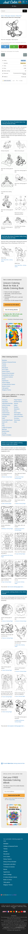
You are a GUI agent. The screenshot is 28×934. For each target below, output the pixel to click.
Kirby (3, 425)
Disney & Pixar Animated (8, 373)
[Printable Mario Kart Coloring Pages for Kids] (2, 763)
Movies (4, 378)
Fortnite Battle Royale (7, 420)
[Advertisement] (14, 101)
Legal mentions (14, 906)
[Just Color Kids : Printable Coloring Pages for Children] (12, 2)
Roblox (15, 405)
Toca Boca (16, 418)
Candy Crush (5, 410)
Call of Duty (5, 409)
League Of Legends (7, 427)
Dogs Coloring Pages (6, 581)
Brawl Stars (5, 407)
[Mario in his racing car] (21, 148)
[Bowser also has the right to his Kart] (21, 224)
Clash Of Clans (5, 412)
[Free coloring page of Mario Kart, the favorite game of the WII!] (7, 225)
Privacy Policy (12, 799)
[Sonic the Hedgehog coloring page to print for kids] (21, 690)
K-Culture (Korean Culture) (8, 384)
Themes (4, 364)
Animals (4, 365)
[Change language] (26, 2)
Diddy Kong (23, 63)
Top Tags (3, 906)
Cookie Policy (20, 906)
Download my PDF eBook (12, 304)
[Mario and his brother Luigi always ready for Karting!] (7, 207)
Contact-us (8, 906)
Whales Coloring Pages (7, 476)
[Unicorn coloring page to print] (7, 615)
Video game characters (10, 15)
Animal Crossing (6, 405)
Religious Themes (6, 390)
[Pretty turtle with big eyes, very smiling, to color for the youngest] (7, 707)
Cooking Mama (5, 414)
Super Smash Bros (18, 416)
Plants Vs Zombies (6, 435)
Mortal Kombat (5, 431)
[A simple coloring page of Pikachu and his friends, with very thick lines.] (7, 632)
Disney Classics (6, 371)
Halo (3, 423)
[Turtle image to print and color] (7, 664)
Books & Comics (6, 386)
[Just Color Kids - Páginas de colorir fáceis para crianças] (14, 911)
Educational (5, 367)
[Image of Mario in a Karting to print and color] (21, 168)
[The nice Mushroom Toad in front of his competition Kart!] (21, 181)
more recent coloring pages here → (15, 586)
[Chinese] (22, 911)
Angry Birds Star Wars (7, 403)
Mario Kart (18, 15)
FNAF (3, 418)
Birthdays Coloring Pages (7, 528)
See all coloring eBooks (11, 309)
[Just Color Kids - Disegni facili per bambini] (16, 911)
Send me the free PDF (14, 795)
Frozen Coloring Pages (7, 696)
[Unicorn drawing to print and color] (21, 665)
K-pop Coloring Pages (20, 553)
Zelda (15, 422)
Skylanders (16, 409)
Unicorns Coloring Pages (7, 621)
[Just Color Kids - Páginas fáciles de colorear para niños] (11, 911)
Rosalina (16, 407)
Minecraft (4, 429)
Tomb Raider (17, 420)
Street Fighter (17, 412)
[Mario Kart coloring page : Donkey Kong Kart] (7, 148)
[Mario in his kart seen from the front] (7, 189)
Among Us (4, 399)
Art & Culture (5, 369)
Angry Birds (5, 401)
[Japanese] (25, 911)
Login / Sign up (23, 2)
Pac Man (4, 433)
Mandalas (4, 360)
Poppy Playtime (18, 399)
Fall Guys (4, 416)
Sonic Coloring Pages (20, 696)
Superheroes (5, 380)
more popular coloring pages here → (16, 726)
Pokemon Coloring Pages (7, 638)
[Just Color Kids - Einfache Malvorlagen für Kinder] (19, 911)
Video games (5, 388)
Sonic (15, 410)
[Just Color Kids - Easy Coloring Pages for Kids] (4, 911)
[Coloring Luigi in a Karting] (7, 166)
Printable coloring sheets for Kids (14, 763)
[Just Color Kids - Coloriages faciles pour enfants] (8, 911)
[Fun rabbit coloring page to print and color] (21, 714)
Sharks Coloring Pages (21, 503)
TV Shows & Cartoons (7, 377)
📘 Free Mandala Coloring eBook (8, 894)
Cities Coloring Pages (6, 503)
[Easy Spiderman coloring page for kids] (21, 639)
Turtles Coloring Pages (7, 670)
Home (2, 15)
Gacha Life (4, 422)
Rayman (16, 403)
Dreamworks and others (8, 375)
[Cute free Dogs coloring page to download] (7, 576)
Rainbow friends (18, 401)
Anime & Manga (6, 382)
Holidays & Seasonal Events (9, 362)
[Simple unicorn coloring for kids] (21, 615)
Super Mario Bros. (18, 414)
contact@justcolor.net (19, 927)
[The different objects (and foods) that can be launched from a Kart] (21, 210)
